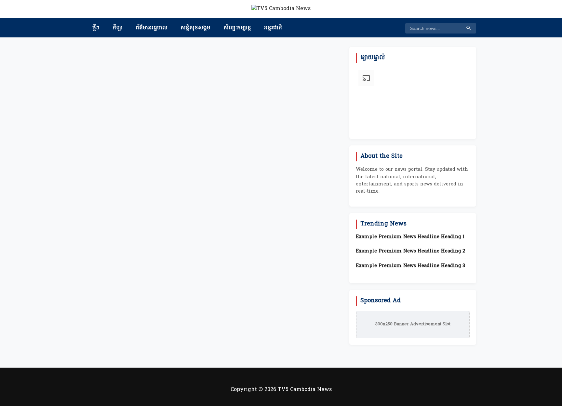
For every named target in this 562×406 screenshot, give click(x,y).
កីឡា (118, 28)
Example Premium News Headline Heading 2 (410, 251)
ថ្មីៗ (96, 28)
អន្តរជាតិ (273, 28)
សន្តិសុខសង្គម (195, 28)
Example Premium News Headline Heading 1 (410, 237)
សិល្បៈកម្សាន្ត (237, 28)
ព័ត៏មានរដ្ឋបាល (151, 28)
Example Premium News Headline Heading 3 (410, 266)
